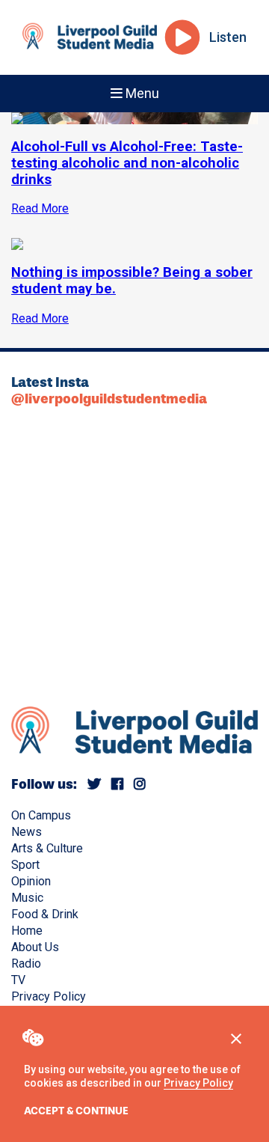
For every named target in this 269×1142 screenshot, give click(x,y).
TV (18, 980)
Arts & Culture (47, 848)
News (26, 832)
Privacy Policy (198, 1083)
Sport (25, 865)
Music (27, 898)
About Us (35, 947)
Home (27, 930)
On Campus (41, 815)
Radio (26, 963)
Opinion (31, 881)
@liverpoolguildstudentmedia (109, 399)
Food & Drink (44, 914)
